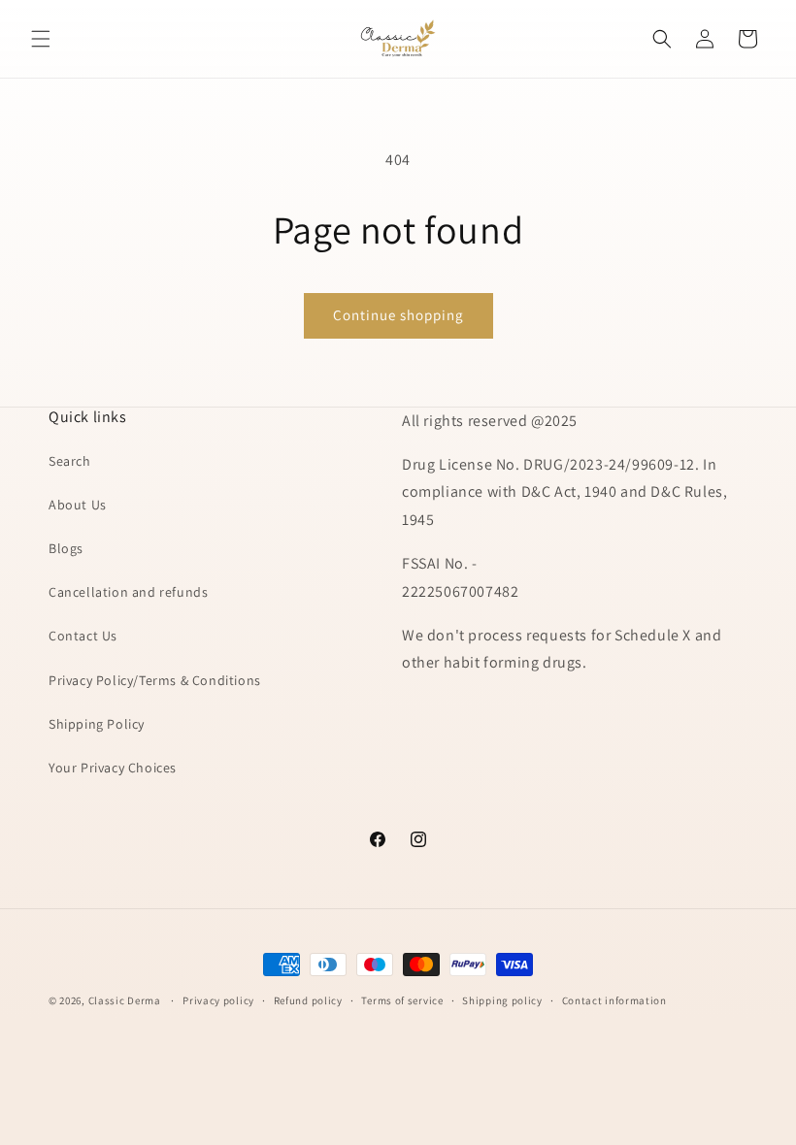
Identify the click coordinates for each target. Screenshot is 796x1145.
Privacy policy (218, 1000)
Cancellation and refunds (128, 592)
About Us (78, 504)
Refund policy (308, 1000)
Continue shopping (398, 315)
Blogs (66, 548)
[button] (40, 38)
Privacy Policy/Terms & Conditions (155, 680)
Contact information (614, 1000)
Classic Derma (124, 1000)
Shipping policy (502, 1000)
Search (70, 461)
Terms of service (402, 1000)
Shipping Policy (97, 724)
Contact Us (83, 635)
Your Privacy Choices (113, 767)
